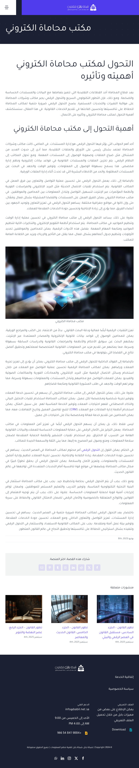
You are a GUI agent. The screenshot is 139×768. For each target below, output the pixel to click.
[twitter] (76, 758)
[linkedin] (62, 758)
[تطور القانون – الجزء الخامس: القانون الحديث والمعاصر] (69, 609)
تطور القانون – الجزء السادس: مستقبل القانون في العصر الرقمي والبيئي (116, 632)
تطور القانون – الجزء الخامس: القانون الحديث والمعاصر (72, 632)
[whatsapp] (55, 758)
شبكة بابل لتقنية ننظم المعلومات (66, 747)
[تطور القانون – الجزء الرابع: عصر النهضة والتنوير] (23, 609)
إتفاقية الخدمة (124, 677)
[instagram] (69, 758)
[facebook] (83, 758)
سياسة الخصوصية (121, 689)
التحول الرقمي (90, 450)
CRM (74, 409)
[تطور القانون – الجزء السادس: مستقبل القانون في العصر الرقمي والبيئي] (115, 609)
